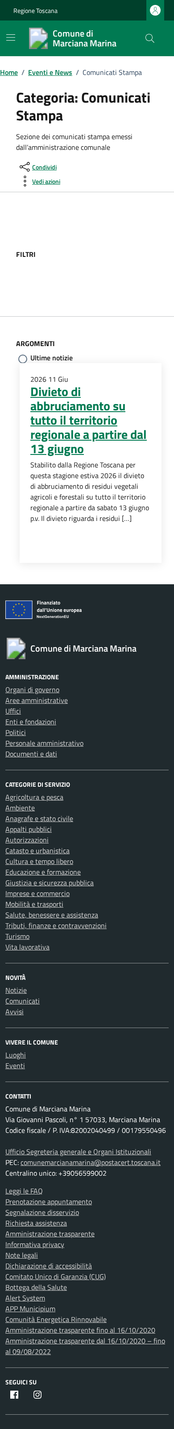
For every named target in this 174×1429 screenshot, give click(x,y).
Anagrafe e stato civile (39, 818)
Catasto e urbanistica (37, 850)
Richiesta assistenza (36, 1223)
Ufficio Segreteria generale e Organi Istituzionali (78, 1151)
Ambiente (20, 807)
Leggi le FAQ (24, 1190)
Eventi (15, 1065)
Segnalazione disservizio (42, 1212)
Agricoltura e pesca (34, 797)
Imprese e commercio (37, 893)
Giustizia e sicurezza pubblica (49, 882)
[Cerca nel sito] (150, 38)
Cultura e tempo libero (39, 861)
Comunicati (22, 1000)
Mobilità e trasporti (34, 904)
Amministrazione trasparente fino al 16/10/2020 (80, 1330)
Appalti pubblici (28, 829)
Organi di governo (32, 689)
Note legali (21, 1255)
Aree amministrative (36, 700)
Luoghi (15, 1054)
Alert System (25, 1298)
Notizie (16, 990)
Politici (15, 732)
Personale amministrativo (44, 743)
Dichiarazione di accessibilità (48, 1265)
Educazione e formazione (43, 872)
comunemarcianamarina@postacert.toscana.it (91, 1162)
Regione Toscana (35, 10)
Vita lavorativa (27, 947)
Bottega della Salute (36, 1287)
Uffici (13, 711)
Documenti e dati (31, 753)
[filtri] (103, 254)
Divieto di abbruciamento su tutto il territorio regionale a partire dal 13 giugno (88, 420)
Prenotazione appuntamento (48, 1201)
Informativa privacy (34, 1244)
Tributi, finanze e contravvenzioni (56, 925)
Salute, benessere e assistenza (51, 914)
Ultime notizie (51, 357)
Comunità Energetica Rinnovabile (56, 1319)
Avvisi (14, 1011)
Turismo (17, 936)
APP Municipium (30, 1308)
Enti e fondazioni (30, 721)
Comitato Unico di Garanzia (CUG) (55, 1276)
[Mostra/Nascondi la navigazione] (10, 37)
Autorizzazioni (27, 839)
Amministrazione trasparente (50, 1233)
